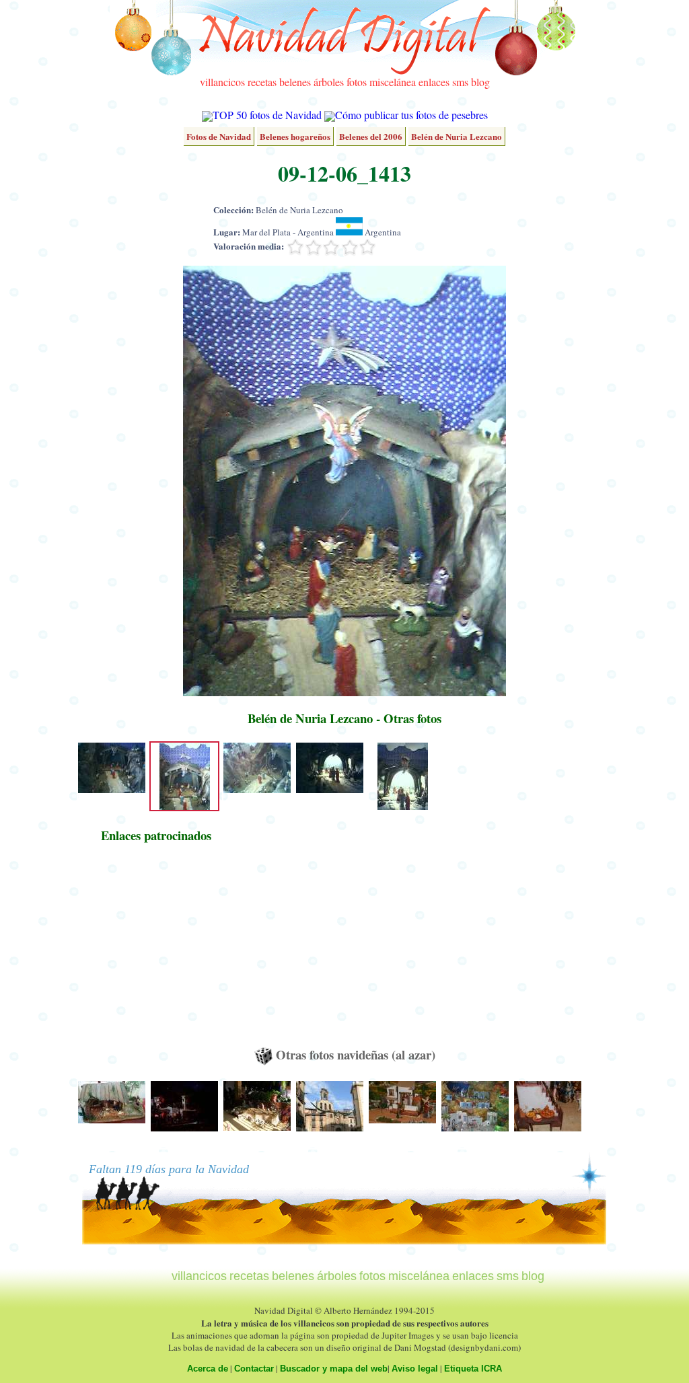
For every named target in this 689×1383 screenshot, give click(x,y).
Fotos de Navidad (218, 136)
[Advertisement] (156, 951)
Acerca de (207, 1368)
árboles (329, 82)
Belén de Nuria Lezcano (456, 136)
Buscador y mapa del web (334, 1368)
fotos (357, 82)
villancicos (222, 82)
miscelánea (392, 82)
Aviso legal (415, 1368)
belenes (295, 82)
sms (460, 82)
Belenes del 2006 (370, 136)
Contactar (254, 1368)
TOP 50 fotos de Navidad (267, 115)
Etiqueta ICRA (473, 1368)
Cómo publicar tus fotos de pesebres (411, 115)
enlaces (434, 82)
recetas (262, 82)
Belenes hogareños (295, 136)
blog (480, 82)
